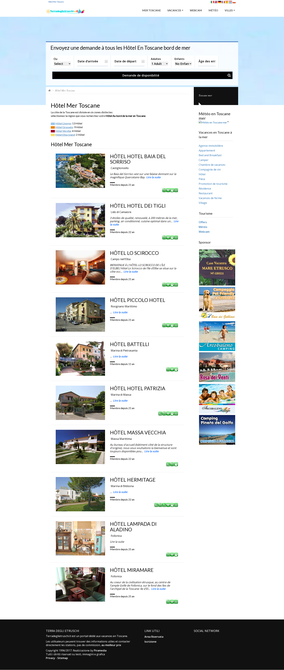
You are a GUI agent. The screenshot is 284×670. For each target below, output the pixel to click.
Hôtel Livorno (63, 123)
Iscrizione (150, 641)
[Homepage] (49, 90)
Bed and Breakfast (210, 155)
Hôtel (202, 174)
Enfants (179, 59)
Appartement (207, 150)
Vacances (174, 10)
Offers (203, 222)
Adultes (156, 59)
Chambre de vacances (212, 165)
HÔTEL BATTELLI (129, 344)
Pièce (202, 179)
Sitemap (62, 658)
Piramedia (100, 650)
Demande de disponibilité (140, 75)
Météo (213, 10)
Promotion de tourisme (213, 184)
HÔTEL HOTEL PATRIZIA (137, 388)
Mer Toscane (151, 10)
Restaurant (206, 193)
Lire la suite (153, 177)
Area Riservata (153, 636)
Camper (203, 160)
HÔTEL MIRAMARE (132, 570)
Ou (55, 59)
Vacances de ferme (210, 198)
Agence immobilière (211, 146)
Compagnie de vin (210, 169)
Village (203, 203)
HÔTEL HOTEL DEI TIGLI (138, 206)
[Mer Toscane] (65, 9)
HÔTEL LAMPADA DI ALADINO (133, 526)
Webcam (196, 10)
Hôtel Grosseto (64, 127)
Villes (229, 10)
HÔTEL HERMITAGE (132, 480)
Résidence (205, 188)
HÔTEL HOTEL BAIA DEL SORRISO (138, 159)
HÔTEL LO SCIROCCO (134, 253)
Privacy (50, 658)
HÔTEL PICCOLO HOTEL (137, 300)
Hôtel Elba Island (65, 134)
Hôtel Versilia (63, 130)
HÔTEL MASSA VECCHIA (138, 432)
